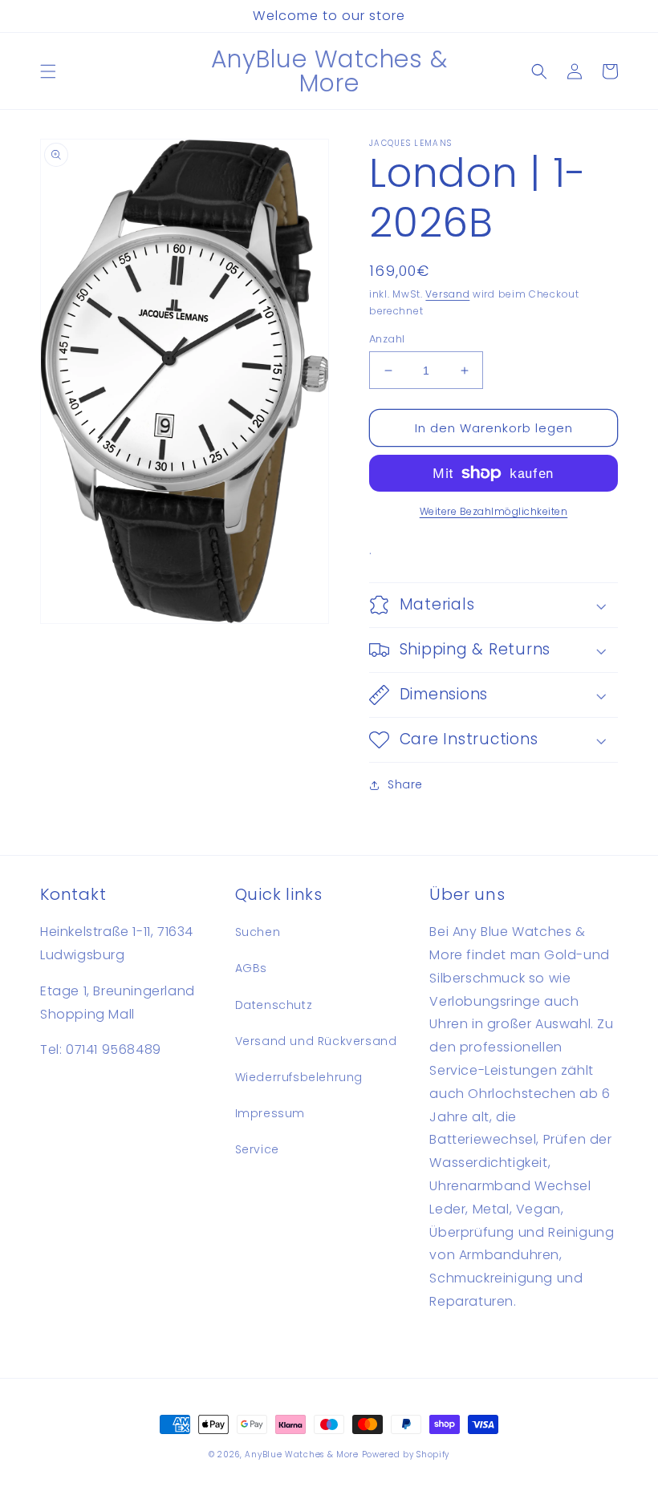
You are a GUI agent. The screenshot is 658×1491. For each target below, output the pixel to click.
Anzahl (386, 338)
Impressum (270, 1113)
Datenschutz (274, 1005)
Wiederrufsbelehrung (299, 1077)
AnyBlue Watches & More (301, 1454)
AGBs (251, 968)
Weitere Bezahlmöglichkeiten (494, 511)
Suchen (258, 932)
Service (257, 1149)
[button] (48, 71)
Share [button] (405, 784)
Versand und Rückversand (316, 1041)
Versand (447, 294)
